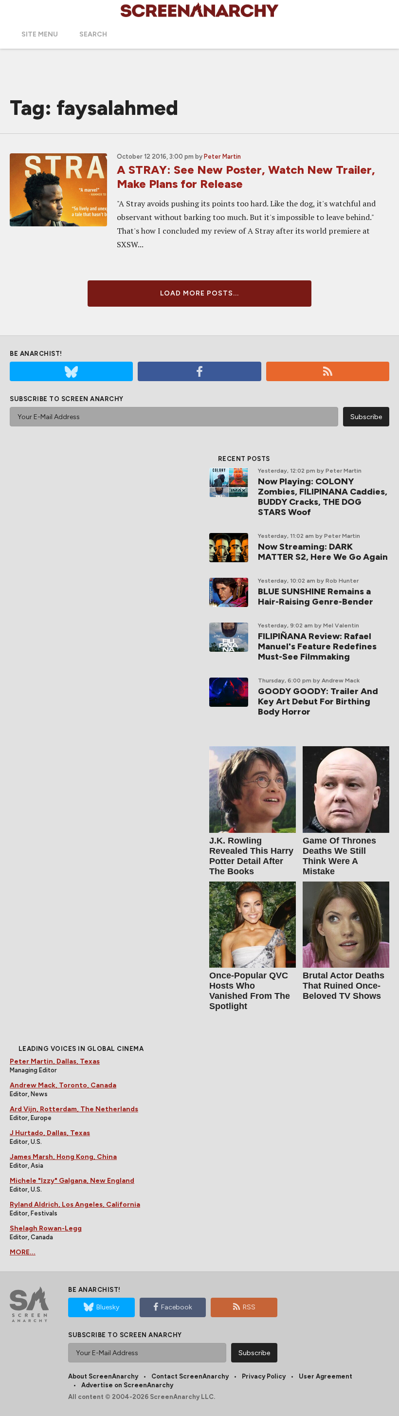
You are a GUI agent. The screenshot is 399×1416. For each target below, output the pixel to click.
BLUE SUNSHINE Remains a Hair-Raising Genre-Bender (315, 596)
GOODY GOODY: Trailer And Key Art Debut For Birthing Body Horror (318, 701)
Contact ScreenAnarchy (190, 1376)
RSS (249, 1307)
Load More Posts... (199, 293)
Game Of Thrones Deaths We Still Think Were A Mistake (339, 856)
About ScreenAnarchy (103, 1376)
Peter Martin (222, 156)
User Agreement (325, 1376)
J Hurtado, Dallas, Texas (50, 1133)
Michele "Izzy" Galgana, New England (72, 1181)
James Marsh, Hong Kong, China (63, 1157)
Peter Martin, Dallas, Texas (55, 1061)
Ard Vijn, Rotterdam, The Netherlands (74, 1109)
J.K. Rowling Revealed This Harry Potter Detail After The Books (251, 856)
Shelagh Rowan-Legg (46, 1228)
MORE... (23, 1252)
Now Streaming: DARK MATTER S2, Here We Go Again (323, 551)
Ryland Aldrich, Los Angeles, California (75, 1204)
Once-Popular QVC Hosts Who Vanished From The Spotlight (249, 991)
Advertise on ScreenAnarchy (127, 1385)
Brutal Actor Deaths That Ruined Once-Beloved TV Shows (343, 986)
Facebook (176, 1307)
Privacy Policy (264, 1376)
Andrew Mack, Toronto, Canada (63, 1085)
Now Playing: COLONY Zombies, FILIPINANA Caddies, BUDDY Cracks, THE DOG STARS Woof (322, 496)
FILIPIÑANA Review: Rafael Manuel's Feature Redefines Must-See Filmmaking (317, 646)
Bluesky (107, 1307)
